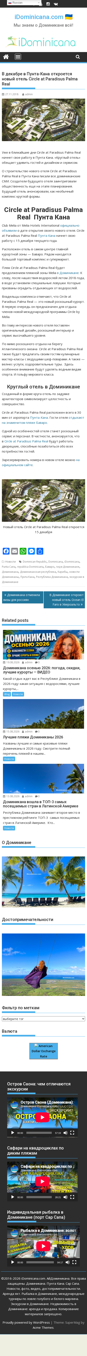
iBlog (7, 694)
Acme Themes (43, 1327)
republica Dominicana (30, 567)
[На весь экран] (72, 1133)
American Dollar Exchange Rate (44, 1051)
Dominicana (55, 561)
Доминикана (10, 572)
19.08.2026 (13, 662)
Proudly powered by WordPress (26, 1322)
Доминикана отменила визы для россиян (21, 597)
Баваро (49, 567)
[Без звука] (65, 1133)
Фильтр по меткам (20, 1007)
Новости (10, 561)
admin (29, 94)
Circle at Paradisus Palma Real (26, 441)
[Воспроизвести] (13, 1133)
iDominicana (71, 561)
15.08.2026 (13, 731)
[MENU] (18, 57)
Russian (17, 2)
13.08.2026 (13, 796)
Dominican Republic (35, 561)
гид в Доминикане (67, 567)
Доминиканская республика (38, 572)
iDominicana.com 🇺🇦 (44, 17)
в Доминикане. (68, 273)
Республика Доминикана (52, 577)
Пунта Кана (46, 235)
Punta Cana (8, 567)
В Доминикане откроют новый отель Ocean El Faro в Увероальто (66, 599)
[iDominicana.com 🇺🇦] (6, 56)
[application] (42, 1117)
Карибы (63, 572)
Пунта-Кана (39, 417)
